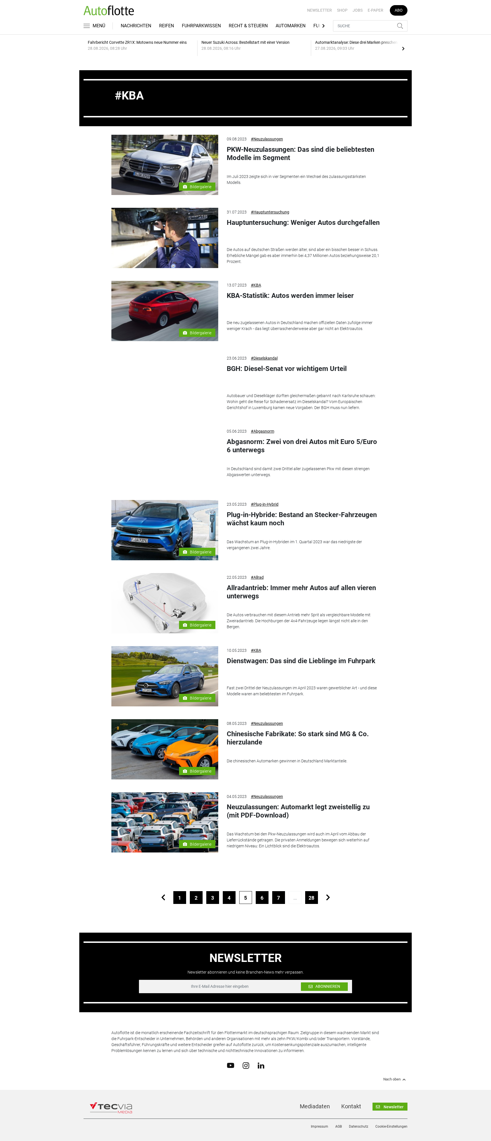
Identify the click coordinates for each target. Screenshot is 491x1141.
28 (311, 898)
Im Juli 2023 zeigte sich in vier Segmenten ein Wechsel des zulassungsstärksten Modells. (296, 179)
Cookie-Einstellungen (391, 1126)
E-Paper (375, 10)
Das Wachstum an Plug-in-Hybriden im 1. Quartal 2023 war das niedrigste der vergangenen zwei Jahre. (294, 545)
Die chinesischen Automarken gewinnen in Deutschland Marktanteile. (287, 761)
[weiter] (328, 897)
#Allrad (257, 577)
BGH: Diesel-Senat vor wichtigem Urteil (287, 369)
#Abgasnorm (262, 431)
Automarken (290, 25)
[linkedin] (261, 1065)
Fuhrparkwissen (201, 25)
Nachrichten (136, 25)
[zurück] (163, 897)
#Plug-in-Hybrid (264, 504)
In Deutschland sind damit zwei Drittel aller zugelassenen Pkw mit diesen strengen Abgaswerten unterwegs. (298, 471)
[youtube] (230, 1065)
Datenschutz (358, 1126)
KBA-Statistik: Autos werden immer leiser (290, 296)
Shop (342, 10)
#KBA (256, 285)
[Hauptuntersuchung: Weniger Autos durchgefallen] (164, 238)
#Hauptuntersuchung (270, 212)
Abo (399, 10)
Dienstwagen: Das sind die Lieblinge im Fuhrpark (301, 661)
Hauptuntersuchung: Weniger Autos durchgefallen (303, 223)
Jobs (358, 10)
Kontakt (351, 1106)
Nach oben (392, 1079)
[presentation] (403, 48)
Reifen (166, 25)
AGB (338, 1126)
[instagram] (246, 1065)
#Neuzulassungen (267, 139)
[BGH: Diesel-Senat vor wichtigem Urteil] (164, 384)
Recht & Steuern (248, 25)
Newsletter (319, 10)
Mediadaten (315, 1106)
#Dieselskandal (264, 358)
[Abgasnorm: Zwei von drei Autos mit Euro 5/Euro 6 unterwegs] (164, 457)
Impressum (319, 1126)
